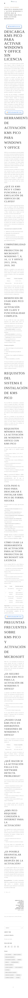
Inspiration (14, 962)
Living (7, 969)
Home (19, 959)
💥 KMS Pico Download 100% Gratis (14, 112)
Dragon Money (10, 957)
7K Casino (8, 954)
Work (18, 977)
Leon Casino (9, 967)
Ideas (7, 962)
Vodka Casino (9, 977)
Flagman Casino (10, 959)
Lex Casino (18, 967)
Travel (18, 975)
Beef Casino (17, 954)
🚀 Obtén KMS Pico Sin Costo (14, 26)
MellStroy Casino (11, 972)
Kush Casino (9, 964)
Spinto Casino (10, 975)
